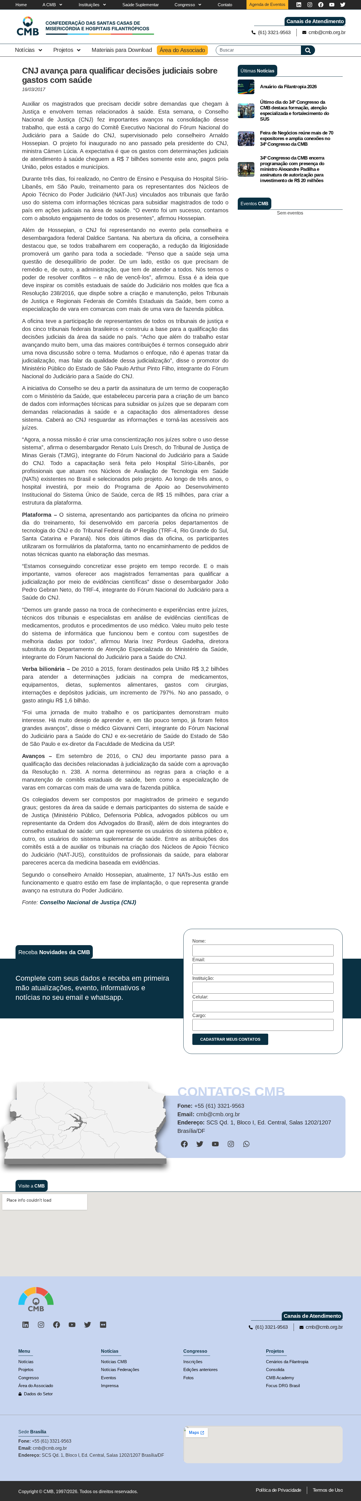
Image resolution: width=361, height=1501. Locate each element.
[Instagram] (309, 4)
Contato (225, 4)
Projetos (63, 50)
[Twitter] (342, 4)
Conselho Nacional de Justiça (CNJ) (88, 902)
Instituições (89, 4)
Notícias (25, 50)
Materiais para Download (122, 50)
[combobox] (258, 50)
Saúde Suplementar (140, 4)
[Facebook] (320, 4)
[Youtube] (331, 4)
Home (21, 4)
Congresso (185, 4)
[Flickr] (103, 1324)
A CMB (49, 4)
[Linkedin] (298, 4)
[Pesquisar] (308, 50)
